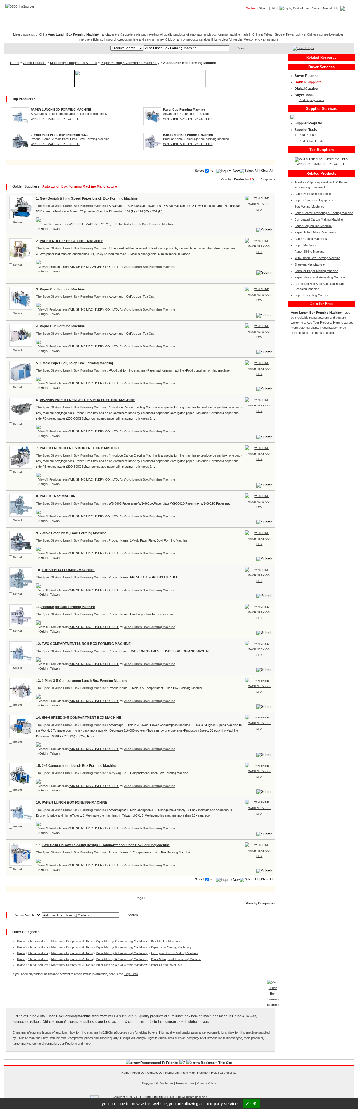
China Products (34, 63)
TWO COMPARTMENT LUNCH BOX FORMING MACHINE (86, 644)
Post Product (307, 134)
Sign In (263, 8)
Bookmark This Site (216, 1063)
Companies (273, 16)
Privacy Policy (206, 1083)
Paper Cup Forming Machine (62, 289)
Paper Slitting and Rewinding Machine (176, 959)
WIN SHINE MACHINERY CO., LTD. (55, 118)
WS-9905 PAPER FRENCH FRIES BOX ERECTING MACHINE (87, 400)
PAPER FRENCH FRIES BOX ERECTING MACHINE (80, 448)
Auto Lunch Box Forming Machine (149, 224)
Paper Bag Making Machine (313, 226)
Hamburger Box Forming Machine (68, 607)
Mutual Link (330, 8)
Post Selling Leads (311, 141)
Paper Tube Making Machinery (171, 947)
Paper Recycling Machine (312, 295)
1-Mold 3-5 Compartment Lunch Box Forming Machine (84, 681)
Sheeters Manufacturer (310, 264)
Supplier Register (308, 123)
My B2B (326, 16)
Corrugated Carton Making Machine (174, 953)
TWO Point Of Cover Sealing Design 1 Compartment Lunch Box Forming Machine (106, 845)
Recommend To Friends (159, 1063)
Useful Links (228, 1072)
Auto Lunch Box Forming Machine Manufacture (79, 186)
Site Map (189, 1072)
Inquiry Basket (311, 8)
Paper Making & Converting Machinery (130, 63)
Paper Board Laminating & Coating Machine (324, 213)
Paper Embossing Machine (313, 193)
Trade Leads (300, 16)
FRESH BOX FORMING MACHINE (68, 570)
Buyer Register (307, 76)
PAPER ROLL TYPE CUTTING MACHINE (71, 241)
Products (248, 16)
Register (251, 8)
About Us (138, 1072)
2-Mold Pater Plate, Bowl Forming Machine (73, 533)
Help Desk (131, 974)
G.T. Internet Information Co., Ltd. (159, 1096)
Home (345, 16)
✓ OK (251, 1103)
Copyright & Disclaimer (157, 1083)
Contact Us (154, 1072)
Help (274, 8)
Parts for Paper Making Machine (316, 271)
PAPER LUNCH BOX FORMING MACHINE (74, 803)
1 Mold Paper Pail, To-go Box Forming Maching (76, 363)
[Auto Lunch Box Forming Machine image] (20, 207)
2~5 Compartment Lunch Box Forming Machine (79, 766)
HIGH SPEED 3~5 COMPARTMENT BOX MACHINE (81, 718)
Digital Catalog (306, 89)
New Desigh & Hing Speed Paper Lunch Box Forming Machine (89, 198)
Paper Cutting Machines (166, 964)
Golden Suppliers (308, 82)
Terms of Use (185, 1083)
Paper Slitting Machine (309, 251)
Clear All (267, 170)
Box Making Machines (165, 941)
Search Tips (305, 48)
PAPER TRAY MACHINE (59, 496)
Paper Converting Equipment (314, 200)
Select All (251, 170)
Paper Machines (306, 245)
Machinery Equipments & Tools (73, 63)
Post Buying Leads (311, 100)
